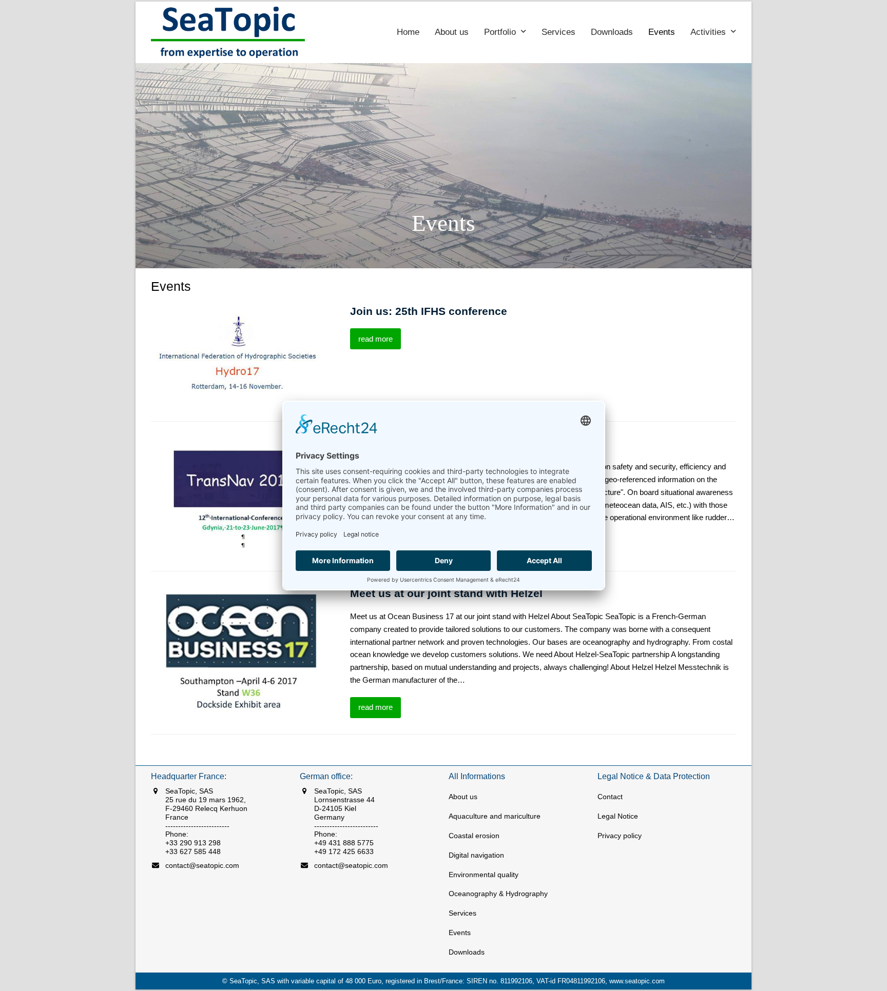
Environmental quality (483, 874)
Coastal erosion (474, 835)
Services (462, 913)
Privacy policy (619, 835)
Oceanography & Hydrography (498, 893)
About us (463, 796)
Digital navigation (476, 855)
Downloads (467, 952)
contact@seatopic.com (202, 865)
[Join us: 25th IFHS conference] (238, 354)
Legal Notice (617, 816)
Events (460, 932)
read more (375, 338)
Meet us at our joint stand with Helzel (446, 593)
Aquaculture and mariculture (495, 816)
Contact (610, 796)
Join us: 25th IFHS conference (428, 311)
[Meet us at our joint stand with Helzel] (238, 651)
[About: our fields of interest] (238, 491)
